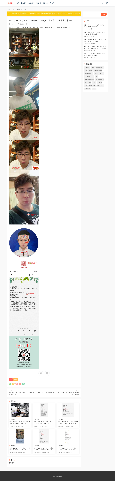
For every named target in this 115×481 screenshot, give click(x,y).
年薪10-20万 (88, 82)
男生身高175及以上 (98, 73)
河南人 (15, 379)
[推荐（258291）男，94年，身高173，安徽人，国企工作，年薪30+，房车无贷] (68, 410)
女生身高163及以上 (89, 76)
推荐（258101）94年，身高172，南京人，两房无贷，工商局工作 (20, 449)
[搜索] (102, 3)
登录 (12, 463)
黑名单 (52, 3)
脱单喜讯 (38, 3)
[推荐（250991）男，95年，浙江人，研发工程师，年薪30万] (44, 410)
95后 (97, 76)
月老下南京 (10, 3)
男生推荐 (23, 3)
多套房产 (100, 82)
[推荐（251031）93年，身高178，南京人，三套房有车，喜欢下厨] (20, 410)
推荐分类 (45, 3)
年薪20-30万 (92, 85)
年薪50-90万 (88, 88)
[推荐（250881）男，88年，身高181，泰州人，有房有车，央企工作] (44, 436)
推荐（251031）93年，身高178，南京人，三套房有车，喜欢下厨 (20, 422)
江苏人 (90, 70)
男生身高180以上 (100, 79)
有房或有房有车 (99, 67)
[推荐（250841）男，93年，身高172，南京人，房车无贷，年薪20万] (68, 436)
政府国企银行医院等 (89, 79)
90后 (11, 379)
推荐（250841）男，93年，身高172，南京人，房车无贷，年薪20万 (68, 449)
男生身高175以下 (88, 73)
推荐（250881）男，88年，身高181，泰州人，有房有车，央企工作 (44, 449)
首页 (18, 3)
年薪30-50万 (100, 85)
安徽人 (94, 82)
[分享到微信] (10, 384)
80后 (86, 85)
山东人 (94, 88)
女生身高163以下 (98, 70)
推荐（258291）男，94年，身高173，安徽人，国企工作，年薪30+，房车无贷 (68, 422)
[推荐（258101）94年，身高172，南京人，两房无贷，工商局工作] (20, 436)
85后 (86, 70)
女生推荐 (31, 3)
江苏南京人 (87, 67)
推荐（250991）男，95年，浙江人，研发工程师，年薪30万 (43, 422)
